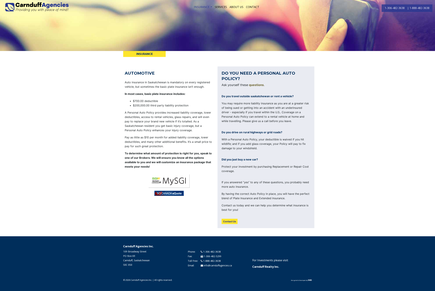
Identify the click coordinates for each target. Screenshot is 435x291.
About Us (236, 7)
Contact (252, 7)
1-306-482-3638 (395, 8)
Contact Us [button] (229, 221)
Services (221, 7)
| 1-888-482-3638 (418, 8)
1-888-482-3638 (212, 260)
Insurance (202, 7)
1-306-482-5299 (212, 256)
